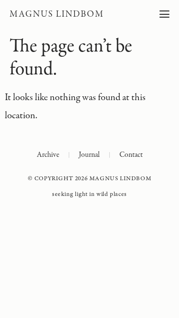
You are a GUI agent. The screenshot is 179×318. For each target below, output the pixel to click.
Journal (89, 155)
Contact (131, 155)
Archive (48, 155)
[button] (164, 15)
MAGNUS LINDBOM (57, 14)
